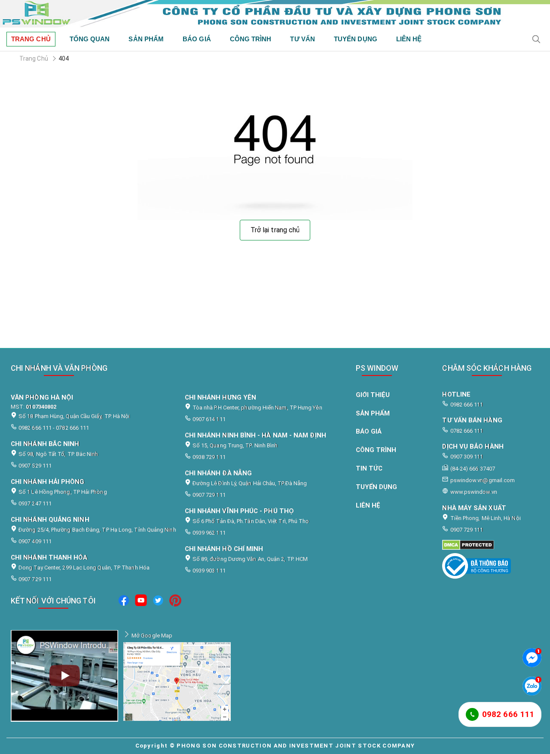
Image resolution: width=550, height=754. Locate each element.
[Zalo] (531, 686)
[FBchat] (531, 657)
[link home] (275, 14)
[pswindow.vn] (487, 545)
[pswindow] (124, 601)
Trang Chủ (33, 58)
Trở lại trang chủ (275, 230)
